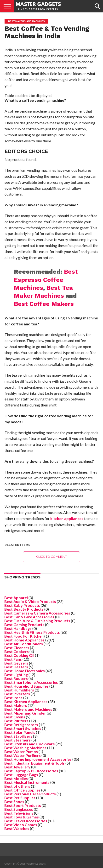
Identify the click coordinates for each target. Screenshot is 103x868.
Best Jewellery (17, 767)
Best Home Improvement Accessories (38, 759)
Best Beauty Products (24, 609)
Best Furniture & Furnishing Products (37, 620)
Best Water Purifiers (22, 755)
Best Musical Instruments (27, 782)
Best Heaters (16, 667)
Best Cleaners (16, 647)
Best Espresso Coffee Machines (46, 279)
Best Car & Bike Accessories (29, 617)
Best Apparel (16, 597)
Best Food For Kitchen (24, 636)
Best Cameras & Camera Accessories (37, 613)
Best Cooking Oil (19, 655)
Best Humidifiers (19, 690)
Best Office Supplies (22, 790)
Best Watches (16, 828)
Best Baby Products (22, 605)
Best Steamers (17, 740)
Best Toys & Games (21, 817)
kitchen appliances (66, 518)
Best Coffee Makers (44, 303)
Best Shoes (14, 801)
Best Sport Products (22, 805)
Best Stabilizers (18, 736)
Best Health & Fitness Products (32, 632)
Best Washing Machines (25, 747)
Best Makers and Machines (28, 709)
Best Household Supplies (26, 686)
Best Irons (13, 697)
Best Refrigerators (21, 724)
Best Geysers (16, 663)
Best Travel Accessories (25, 820)
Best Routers (16, 678)
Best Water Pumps (21, 751)
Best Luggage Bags (21, 774)
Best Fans (13, 659)
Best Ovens (14, 717)
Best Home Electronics (24, 670)
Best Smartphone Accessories (31, 682)
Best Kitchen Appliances (25, 701)
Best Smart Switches (22, 728)
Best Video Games (20, 824)
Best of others (17, 786)
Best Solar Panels (19, 732)
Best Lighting (16, 674)
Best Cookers (16, 651)
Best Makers (15, 705)
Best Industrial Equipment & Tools (34, 763)
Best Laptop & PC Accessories (31, 770)
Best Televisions (18, 813)
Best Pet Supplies (19, 797)
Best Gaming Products (24, 624)
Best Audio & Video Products (30, 601)
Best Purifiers (16, 720)
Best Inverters (17, 693)
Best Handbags (18, 628)
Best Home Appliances (24, 640)
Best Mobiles (16, 778)
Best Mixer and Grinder (25, 713)
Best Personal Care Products (30, 794)
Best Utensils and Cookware (29, 743)
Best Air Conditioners (23, 643)
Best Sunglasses (18, 809)
